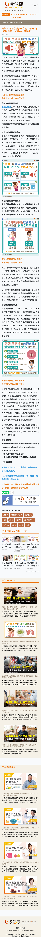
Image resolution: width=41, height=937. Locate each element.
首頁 (4, 22)
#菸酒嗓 (18, 520)
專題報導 (19, 22)
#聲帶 (21, 525)
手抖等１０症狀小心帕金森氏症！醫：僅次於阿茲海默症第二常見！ (33, 545)
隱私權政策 (9, 930)
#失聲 (11, 520)
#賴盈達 (5, 515)
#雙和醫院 (28, 515)
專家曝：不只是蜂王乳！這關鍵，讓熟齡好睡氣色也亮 (20, 545)
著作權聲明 (26, 930)
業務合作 (20, 930)
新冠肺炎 (14, 14)
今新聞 (11, 22)
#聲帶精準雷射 (29, 520)
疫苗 (33, 14)
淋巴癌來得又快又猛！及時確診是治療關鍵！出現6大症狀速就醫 (7, 545)
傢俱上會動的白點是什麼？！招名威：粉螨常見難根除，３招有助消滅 (20, 564)
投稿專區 (32, 930)
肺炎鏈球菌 (24, 14)
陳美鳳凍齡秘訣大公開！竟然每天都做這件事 (7, 564)
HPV (12, 17)
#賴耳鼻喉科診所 (16, 515)
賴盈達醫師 (6, 106)
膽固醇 (19, 17)
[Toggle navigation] (35, 6)
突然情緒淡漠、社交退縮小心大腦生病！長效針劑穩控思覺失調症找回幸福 (33, 564)
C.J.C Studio (25, 936)
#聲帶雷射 (6, 525)
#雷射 (28, 525)
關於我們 (15, 930)
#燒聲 (4, 520)
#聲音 (14, 525)
